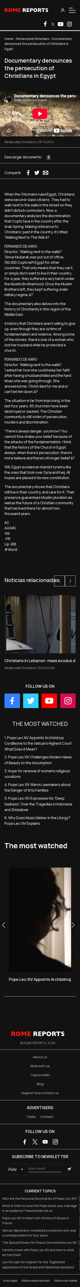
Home (8, 39)
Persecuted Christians (32, 39)
